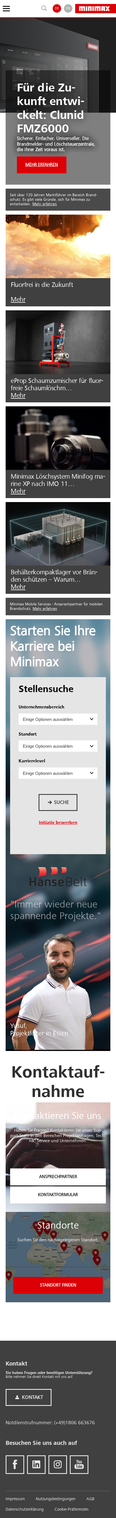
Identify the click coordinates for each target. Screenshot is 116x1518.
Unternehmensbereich (41, 707)
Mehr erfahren (41, 165)
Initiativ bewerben (58, 823)
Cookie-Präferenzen (71, 1510)
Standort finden (58, 1285)
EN (68, 8)
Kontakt (32, 1397)
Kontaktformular (58, 1195)
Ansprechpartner (58, 1177)
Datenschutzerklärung (25, 1510)
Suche (61, 802)
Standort (28, 734)
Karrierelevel (32, 761)
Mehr (18, 299)
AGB (90, 1499)
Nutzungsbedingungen (55, 1499)
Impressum (15, 1499)
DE (57, 8)
